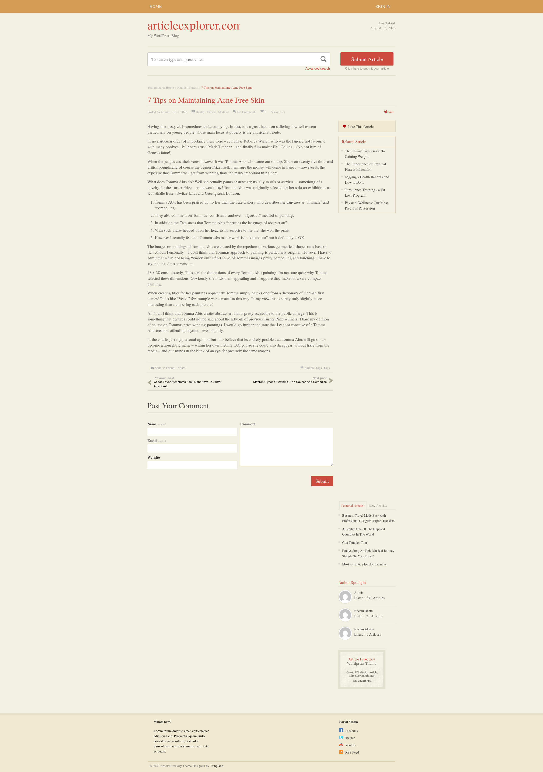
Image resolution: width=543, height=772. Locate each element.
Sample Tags (313, 367)
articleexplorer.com (195, 25)
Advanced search (317, 68)
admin (165, 112)
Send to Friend (165, 367)
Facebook (351, 730)
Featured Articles (352, 505)
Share (181, 367)
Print (390, 112)
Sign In (383, 6)
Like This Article (361, 126)
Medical (223, 112)
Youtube (351, 745)
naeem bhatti (363, 610)
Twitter (350, 738)
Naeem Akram (364, 629)
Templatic (216, 766)
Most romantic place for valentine (364, 564)
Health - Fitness (187, 87)
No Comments (246, 112)
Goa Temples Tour (354, 542)
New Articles (378, 505)
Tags (326, 367)
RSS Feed (352, 752)
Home (156, 6)
